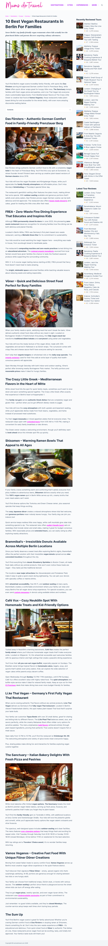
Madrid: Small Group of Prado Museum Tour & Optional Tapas (93, 80)
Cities (70, 5)
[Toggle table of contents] (70, 109)
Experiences (82, 5)
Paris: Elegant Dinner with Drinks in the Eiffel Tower (93, 176)
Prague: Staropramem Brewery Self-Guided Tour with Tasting (92, 37)
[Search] (102, 5)
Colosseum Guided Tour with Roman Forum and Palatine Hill (93, 220)
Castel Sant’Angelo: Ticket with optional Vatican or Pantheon (92, 124)
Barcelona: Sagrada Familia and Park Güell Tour (93, 68)
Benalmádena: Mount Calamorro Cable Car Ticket (92, 208)
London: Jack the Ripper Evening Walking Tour (91, 102)
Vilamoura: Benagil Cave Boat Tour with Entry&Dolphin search (92, 165)
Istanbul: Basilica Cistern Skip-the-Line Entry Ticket (92, 26)
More (94, 5)
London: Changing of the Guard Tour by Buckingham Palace (92, 91)
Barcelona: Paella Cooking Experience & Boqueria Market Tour (93, 57)
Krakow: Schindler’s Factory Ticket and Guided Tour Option (92, 298)
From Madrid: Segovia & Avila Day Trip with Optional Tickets (93, 136)
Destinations (57, 5)
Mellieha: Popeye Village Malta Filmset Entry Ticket (92, 113)
